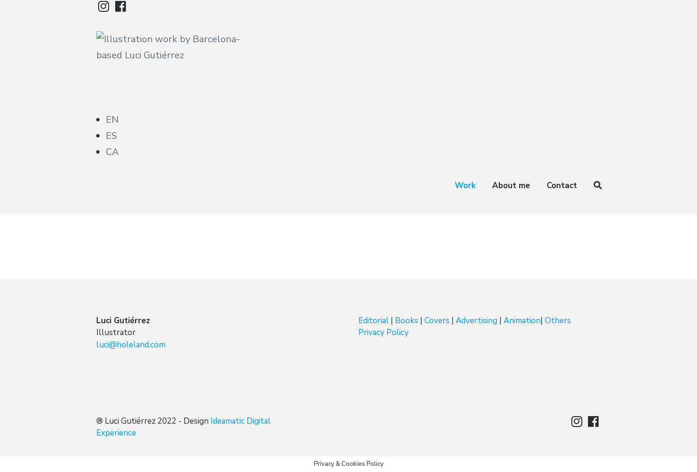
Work (465, 185)
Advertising (476, 320)
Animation (522, 320)
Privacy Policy (383, 332)
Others (558, 320)
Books (406, 320)
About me (511, 185)
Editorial (373, 320)
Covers (436, 320)
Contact (562, 185)
